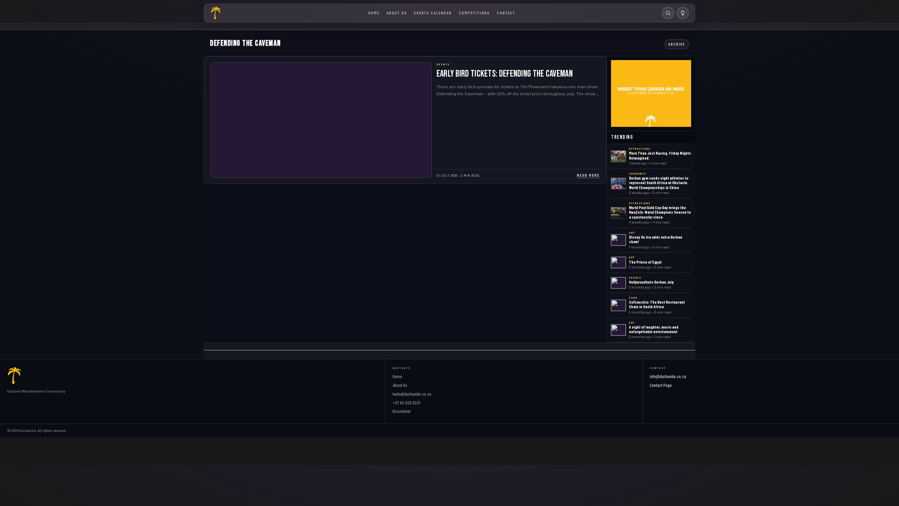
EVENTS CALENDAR (433, 12)
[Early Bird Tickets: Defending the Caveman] (321, 120)
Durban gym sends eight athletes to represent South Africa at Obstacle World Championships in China (658, 182)
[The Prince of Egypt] (618, 262)
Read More (588, 175)
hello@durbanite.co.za (412, 394)
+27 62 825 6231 (406, 403)
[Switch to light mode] (683, 13)
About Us (397, 12)
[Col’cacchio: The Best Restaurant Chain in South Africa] (618, 305)
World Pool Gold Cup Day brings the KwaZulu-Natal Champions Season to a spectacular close (660, 212)
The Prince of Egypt (645, 261)
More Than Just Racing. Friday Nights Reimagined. (660, 155)
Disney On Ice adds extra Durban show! (655, 239)
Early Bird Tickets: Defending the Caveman (505, 74)
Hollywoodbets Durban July (651, 281)
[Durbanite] (216, 13)
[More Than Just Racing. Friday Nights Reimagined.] (618, 156)
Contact (506, 12)
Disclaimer (402, 411)
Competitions (474, 12)
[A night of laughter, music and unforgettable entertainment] (618, 330)
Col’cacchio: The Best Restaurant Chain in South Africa (657, 304)
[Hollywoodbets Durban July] (618, 283)
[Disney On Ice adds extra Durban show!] (618, 240)
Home (374, 12)
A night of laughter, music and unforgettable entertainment (653, 329)
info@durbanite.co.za (668, 376)
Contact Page (661, 385)
